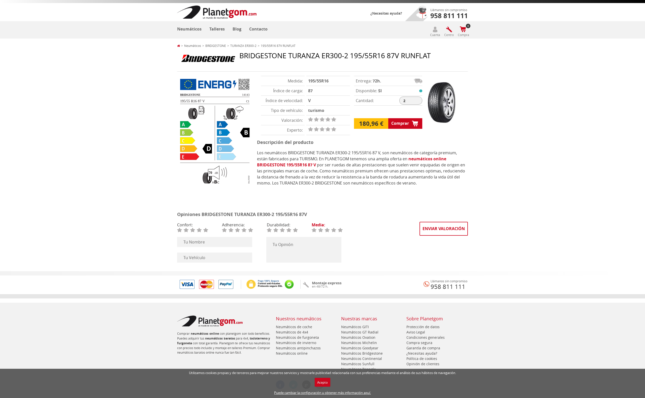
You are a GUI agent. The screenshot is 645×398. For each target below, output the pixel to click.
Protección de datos (423, 326)
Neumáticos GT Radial (359, 332)
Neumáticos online (292, 353)
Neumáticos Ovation (358, 337)
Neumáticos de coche (294, 326)
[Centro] (449, 29)
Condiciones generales (425, 337)
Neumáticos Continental (361, 358)
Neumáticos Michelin (359, 342)
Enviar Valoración (444, 228)
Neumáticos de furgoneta (297, 337)
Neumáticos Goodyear (359, 348)
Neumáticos (189, 29)
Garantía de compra (423, 348)
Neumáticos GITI (355, 326)
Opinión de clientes (422, 363)
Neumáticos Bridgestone (362, 353)
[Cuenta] (435, 29)
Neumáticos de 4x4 (292, 332)
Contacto (258, 29)
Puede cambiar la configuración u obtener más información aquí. (322, 392)
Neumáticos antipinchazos (298, 348)
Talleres (217, 29)
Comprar (400, 123)
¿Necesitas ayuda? (386, 13)
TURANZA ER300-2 (243, 46)
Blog (237, 29)
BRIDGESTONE (215, 46)
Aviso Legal (415, 332)
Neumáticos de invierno (296, 342)
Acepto (322, 382)
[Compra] (463, 29)
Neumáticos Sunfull (357, 363)
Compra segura (419, 342)
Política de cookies (421, 358)
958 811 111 (448, 287)
